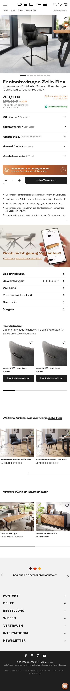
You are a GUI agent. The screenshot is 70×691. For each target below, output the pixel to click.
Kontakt (11, 596)
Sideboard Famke (46, 534)
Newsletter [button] (14, 640)
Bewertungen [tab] (34, 281)
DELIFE (8, 603)
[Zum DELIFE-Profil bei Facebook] (26, 656)
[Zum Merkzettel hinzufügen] (66, 18)
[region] (35, 46)
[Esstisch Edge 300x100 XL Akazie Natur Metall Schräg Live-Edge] (17, 516)
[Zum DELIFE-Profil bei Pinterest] (38, 656)
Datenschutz (16, 670)
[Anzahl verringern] (6, 180)
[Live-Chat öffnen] (65, 686)
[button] (35, 621)
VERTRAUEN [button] (13, 625)
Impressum (45, 670)
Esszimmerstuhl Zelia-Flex (16, 460)
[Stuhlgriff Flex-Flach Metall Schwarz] (18, 352)
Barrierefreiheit (35, 673)
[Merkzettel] (60, 4)
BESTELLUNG (13, 611)
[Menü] (5, 4)
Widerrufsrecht (31, 670)
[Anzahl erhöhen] (19, 180)
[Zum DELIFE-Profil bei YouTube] (44, 656)
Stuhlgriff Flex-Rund (48, 368)
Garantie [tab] (10, 302)
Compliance (58, 670)
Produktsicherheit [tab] (17, 295)
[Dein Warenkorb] (65, 4)
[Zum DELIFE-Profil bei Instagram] (32, 656)
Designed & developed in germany (35, 575)
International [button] (16, 633)
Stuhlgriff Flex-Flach (15, 368)
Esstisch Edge (9, 534)
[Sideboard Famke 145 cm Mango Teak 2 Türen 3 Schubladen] (53, 516)
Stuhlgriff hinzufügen (18, 378)
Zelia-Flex (55, 418)
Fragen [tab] (8, 309)
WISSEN (9, 618)
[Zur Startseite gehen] (32, 4)
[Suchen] (55, 4)
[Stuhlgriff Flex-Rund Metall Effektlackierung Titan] (51, 352)
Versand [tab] (9, 288)
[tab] (34, 274)
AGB (6, 670)
